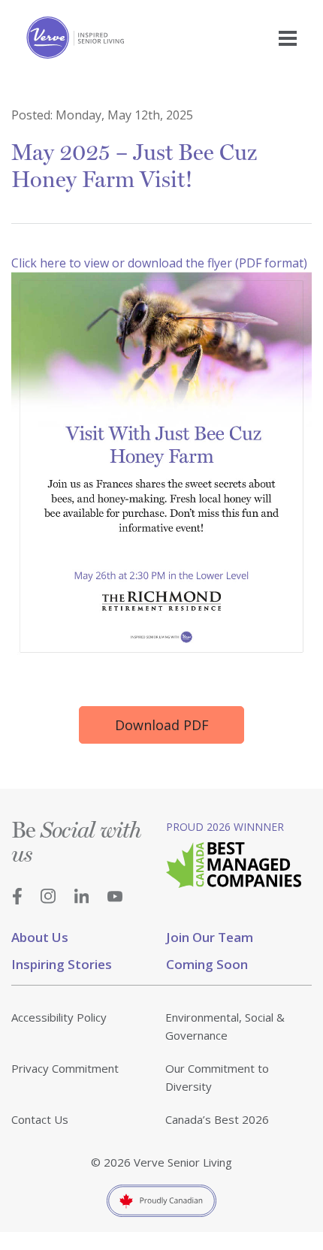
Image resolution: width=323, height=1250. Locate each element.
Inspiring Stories (61, 964)
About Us (39, 937)
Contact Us (39, 1119)
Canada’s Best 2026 (217, 1119)
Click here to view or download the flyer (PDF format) (159, 263)
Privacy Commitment (65, 1068)
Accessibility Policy (59, 1017)
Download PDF (162, 725)
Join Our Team (209, 937)
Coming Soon (207, 964)
